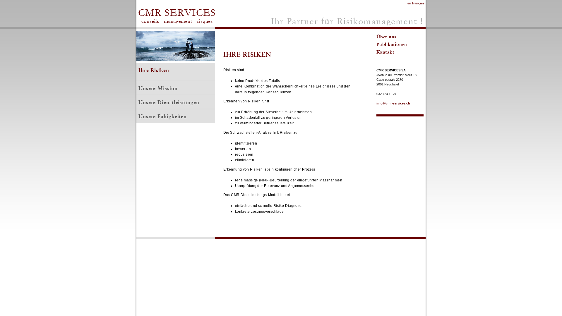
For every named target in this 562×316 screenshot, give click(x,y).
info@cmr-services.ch (393, 103)
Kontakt (385, 52)
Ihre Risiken (153, 70)
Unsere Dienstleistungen (168, 102)
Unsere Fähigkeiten (162, 116)
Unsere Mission (158, 88)
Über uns (386, 37)
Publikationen (391, 44)
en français (415, 3)
